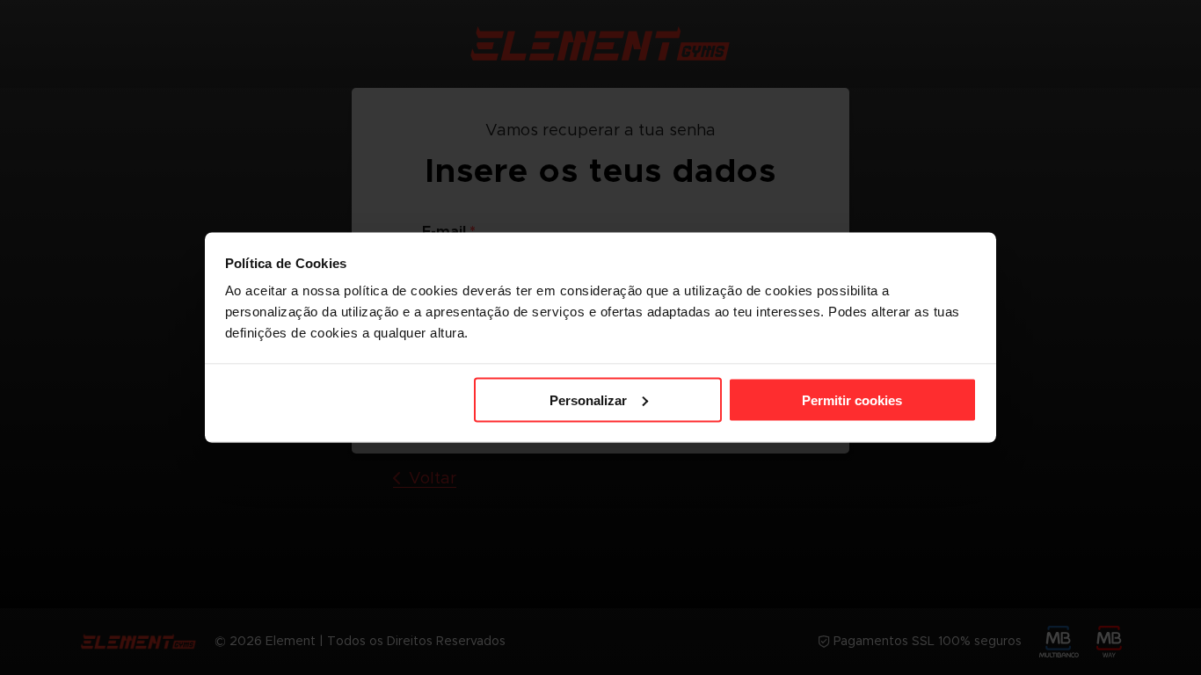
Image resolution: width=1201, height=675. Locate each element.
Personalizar (588, 399)
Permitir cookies (852, 399)
